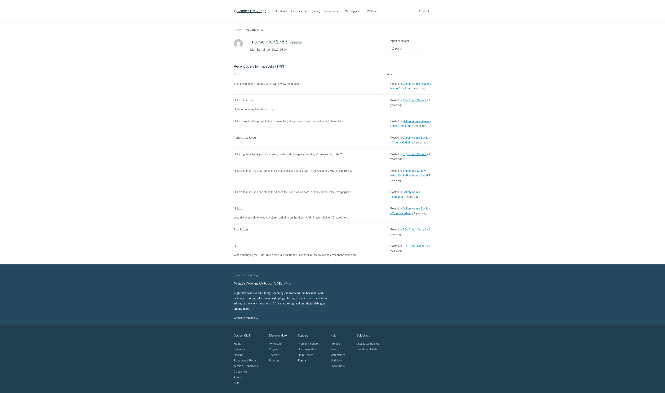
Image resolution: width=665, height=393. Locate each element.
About (237, 377)
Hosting (238, 354)
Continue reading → (246, 317)
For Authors (337, 366)
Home (237, 343)
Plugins (273, 349)
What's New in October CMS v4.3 (262, 283)
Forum (237, 29)
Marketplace (353, 11)
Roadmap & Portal (245, 360)
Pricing (316, 11)
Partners (372, 11)
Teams (334, 349)
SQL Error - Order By (415, 100)
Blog (237, 382)
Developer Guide (367, 349)
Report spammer (399, 41)
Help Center (305, 354)
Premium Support (308, 343)
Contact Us (240, 371)
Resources (331, 11)
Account (424, 11)
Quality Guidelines (368, 343)
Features (281, 11)
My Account (276, 343)
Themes (274, 354)
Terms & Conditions (246, 366)
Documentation (307, 349)
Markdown (336, 360)
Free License (299, 11)
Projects (335, 343)
